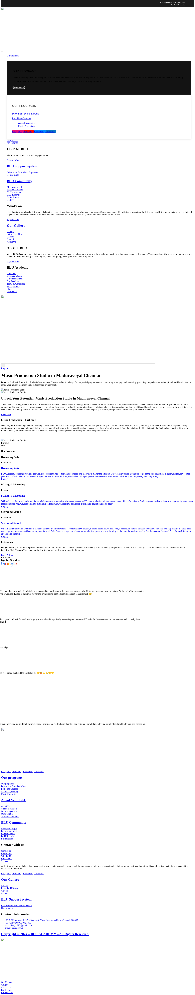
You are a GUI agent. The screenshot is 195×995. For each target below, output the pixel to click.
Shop (9, 289)
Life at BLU (12, 143)
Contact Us (12, 291)
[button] (97, 443)
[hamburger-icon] (2, 51)
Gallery (10, 200)
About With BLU (13, 800)
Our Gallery (16, 225)
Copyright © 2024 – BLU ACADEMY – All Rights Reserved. (45, 934)
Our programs (13, 55)
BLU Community (19, 181)
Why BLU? (12, 140)
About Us (11, 242)
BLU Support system (22, 166)
